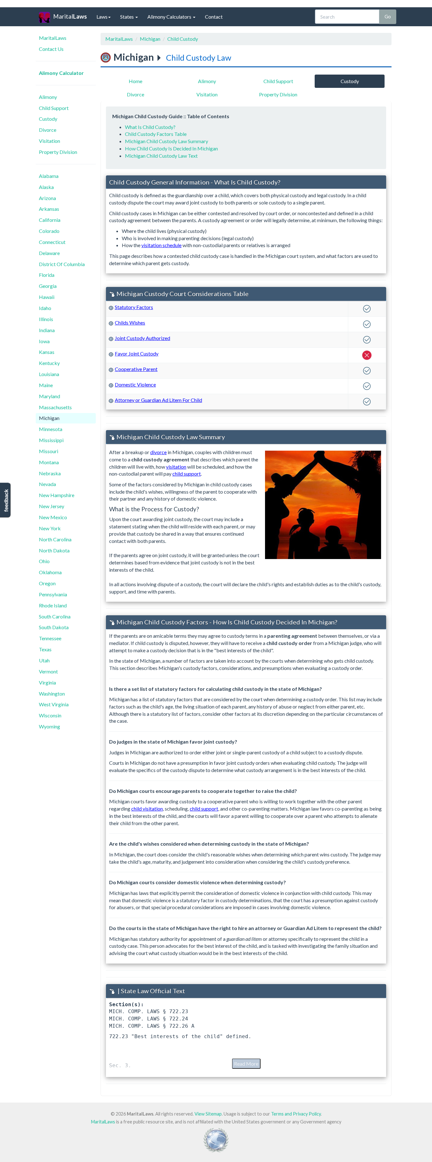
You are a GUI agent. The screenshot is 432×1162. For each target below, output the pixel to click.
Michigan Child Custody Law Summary (166, 141)
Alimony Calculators (169, 17)
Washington (52, 694)
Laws (102, 17)
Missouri (48, 451)
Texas (45, 649)
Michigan (49, 418)
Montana (49, 462)
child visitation (147, 809)
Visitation (49, 141)
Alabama (49, 176)
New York (50, 528)
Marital (70, 16)
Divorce (47, 130)
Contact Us (51, 49)
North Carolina (55, 539)
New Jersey (51, 506)
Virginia (47, 682)
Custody (48, 119)
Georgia (48, 286)
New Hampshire (56, 495)
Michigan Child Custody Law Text (161, 156)
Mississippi (51, 440)
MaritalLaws (52, 38)
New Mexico (53, 517)
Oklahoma (50, 572)
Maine (46, 385)
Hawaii (46, 297)
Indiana (47, 330)
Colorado (49, 231)
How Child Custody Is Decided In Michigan (171, 148)
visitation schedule (161, 245)
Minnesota (50, 429)
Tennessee (50, 638)
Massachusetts (55, 407)
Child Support (54, 108)
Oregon (47, 583)
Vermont (48, 671)
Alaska (46, 187)
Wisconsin (50, 715)
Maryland (49, 396)
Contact (214, 17)
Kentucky (49, 363)
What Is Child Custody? (150, 127)
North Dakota (54, 550)
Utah (44, 660)
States (127, 17)
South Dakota (54, 627)
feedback (6, 500)
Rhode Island (53, 605)
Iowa (44, 341)
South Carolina (55, 616)
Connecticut (52, 242)
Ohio (44, 561)
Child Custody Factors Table (156, 134)
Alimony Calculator (61, 73)
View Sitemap (208, 1113)
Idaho (45, 308)
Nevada (47, 484)
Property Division (58, 152)
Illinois (46, 319)
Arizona (47, 198)
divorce (158, 452)
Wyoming (49, 726)
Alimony (48, 97)
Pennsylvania (53, 594)
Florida (46, 275)
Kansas (46, 352)
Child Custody (182, 39)
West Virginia (54, 704)
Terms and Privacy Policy (296, 1113)
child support (186, 474)
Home (135, 81)
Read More (246, 1064)
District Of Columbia (62, 264)
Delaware (49, 253)
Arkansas (49, 209)
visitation (176, 467)
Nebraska (50, 473)
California (49, 220)
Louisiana (49, 374)
